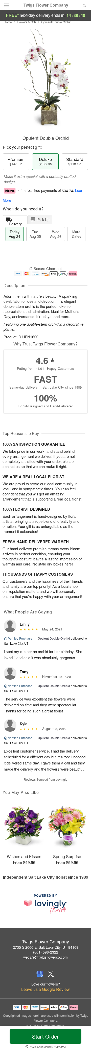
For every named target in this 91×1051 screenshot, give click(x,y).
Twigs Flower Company (46, 5)
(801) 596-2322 (45, 952)
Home (8, 22)
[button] (80, 1039)
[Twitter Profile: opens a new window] (51, 973)
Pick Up (43, 219)
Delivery (15, 222)
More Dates (76, 234)
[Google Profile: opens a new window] (39, 973)
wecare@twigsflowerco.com (45, 957)
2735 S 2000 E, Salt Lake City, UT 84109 (45, 947)
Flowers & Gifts (26, 22)
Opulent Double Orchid (54, 638)
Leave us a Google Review (45, 989)
